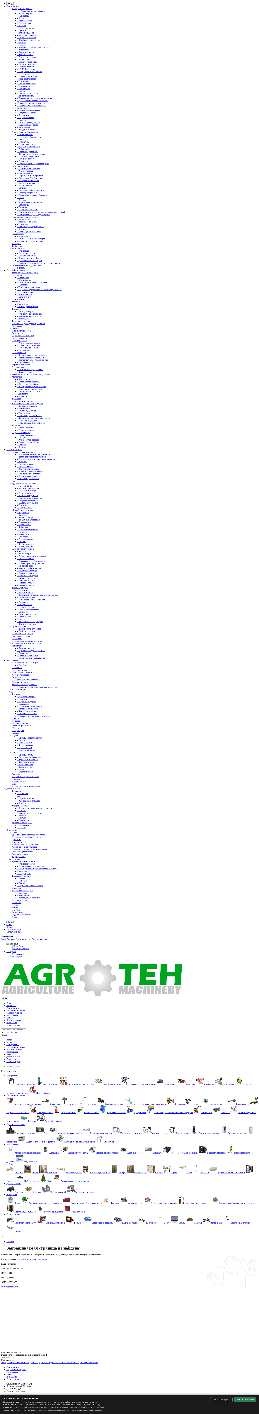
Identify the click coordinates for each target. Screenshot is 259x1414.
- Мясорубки (23, 534)
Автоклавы (17, 638)
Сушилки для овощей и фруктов (27, 641)
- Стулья (21, 740)
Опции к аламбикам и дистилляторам (29, 849)
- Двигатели (22, 394)
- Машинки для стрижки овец (31, 423)
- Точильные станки (26, 84)
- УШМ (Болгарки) (26, 69)
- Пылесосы (22, 612)
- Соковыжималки (25, 539)
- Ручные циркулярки (27, 57)
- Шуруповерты (24, 13)
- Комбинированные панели (30, 471)
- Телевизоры (23, 505)
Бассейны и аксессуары (22, 890)
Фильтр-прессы (19, 842)
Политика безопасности (18, 1362)
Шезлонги (16, 902)
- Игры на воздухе (25, 798)
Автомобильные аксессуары (25, 663)
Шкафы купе (18, 730)
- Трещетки (22, 207)
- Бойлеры (22, 551)
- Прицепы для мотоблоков (29, 389)
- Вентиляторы (24, 554)
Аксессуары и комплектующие (26, 786)
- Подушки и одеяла (26, 701)
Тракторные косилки (21, 321)
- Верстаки (22, 200)
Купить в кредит (14, 929)
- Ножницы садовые (26, 435)
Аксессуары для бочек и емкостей (27, 837)
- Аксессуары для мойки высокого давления (37, 687)
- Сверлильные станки (27, 93)
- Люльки (21, 815)
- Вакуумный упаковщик (28, 520)
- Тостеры (21, 541)
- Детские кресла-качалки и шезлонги (34, 808)
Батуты (15, 907)
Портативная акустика (22, 633)
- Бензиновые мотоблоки (28, 382)
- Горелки (21, 883)
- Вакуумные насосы (26, 130)
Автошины (17, 667)
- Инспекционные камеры (29, 231)
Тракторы (16, 398)
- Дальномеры (23, 219)
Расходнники (18, 248)
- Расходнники (24, 350)
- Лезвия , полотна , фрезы (29, 258)
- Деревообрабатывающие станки (32, 100)
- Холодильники (24, 508)
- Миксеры (22, 532)
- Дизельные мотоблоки (28, 384)
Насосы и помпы (20, 108)
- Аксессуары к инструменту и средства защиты (39, 263)
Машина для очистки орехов (25, 272)
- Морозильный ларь (26, 491)
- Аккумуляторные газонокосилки (33, 360)
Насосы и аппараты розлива (25, 844)
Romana (25, 948)
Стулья (15, 735)
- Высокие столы (25, 764)
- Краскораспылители (27, 79)
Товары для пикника (21, 876)
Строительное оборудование (25, 132)
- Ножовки (22, 188)
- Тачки (20, 139)
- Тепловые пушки (25, 583)
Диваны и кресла (20, 723)
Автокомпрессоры (20, 675)
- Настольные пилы (26, 67)
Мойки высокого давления (24, 684)
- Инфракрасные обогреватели (31, 561)
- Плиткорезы (23, 88)
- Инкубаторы (23, 413)
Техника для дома (20, 587)
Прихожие (16, 721)
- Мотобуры (22, 304)
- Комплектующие (25, 372)
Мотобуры (16, 302)
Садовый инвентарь (21, 432)
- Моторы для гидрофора (28, 122)
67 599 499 (9, 1032)
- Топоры (21, 437)
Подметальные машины (23, 335)
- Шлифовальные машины (29, 40)
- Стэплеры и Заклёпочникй (30, 178)
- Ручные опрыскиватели (28, 343)
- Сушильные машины (27, 503)
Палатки (16, 910)
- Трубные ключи (25, 173)
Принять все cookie (245, 1400)
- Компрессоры (24, 236)
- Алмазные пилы (25, 54)
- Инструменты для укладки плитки (33, 214)
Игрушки (16, 796)
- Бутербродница (25, 517)
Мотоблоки (17, 377)
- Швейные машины (26, 624)
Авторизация (18, 954)
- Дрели (20, 18)
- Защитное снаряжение (28, 156)
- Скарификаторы (25, 362)
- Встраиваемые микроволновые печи (34, 454)
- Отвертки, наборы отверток (30, 190)
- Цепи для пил (24, 297)
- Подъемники (23, 86)
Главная (10, 1241)
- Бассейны (22, 893)
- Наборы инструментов (28, 180)
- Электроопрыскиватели (28, 345)
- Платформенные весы (28, 609)
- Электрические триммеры (29, 314)
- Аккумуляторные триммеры (30, 316)
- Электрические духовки (29, 474)
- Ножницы (22, 81)
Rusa (20, 946)
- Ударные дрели (24, 21)
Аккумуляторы (19, 689)
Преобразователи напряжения (26, 680)
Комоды (15, 733)
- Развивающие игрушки (28, 801)
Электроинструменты (22, 8)
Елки (14, 784)
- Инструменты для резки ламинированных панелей (41, 212)
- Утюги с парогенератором (30, 621)
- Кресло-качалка (25, 745)
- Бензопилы (23, 277)
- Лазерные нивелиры (27, 222)
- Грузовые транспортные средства (33, 163)
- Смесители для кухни (27, 655)
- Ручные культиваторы (28, 440)
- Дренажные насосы (26, 115)
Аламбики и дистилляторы (24, 847)
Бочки (15, 832)
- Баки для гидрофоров (27, 125)
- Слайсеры (22, 537)
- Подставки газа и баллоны (30, 885)
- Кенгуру (21, 818)
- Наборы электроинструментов (32, 11)
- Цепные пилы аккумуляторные (32, 282)
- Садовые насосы (25, 117)
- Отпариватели (24, 604)
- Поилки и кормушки (27, 420)
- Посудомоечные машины (29, 498)
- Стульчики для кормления (29, 813)
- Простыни (22, 699)
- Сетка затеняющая (26, 430)
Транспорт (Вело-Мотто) (23, 861)
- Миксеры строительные (28, 35)
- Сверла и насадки (26, 253)
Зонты (15, 905)
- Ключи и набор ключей (28, 168)
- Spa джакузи (23, 895)
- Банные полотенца (26, 711)
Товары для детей (20, 806)
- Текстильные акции (27, 713)
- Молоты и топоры (26, 183)
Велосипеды (17, 912)
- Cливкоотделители (26, 411)
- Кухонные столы (25, 762)
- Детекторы (22, 229)
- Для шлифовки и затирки (29, 260)
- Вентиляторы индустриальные (32, 556)
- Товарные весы (25, 617)
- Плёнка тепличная (26, 428)
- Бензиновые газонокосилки (30, 357)
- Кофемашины (24, 524)
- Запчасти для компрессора (30, 241)
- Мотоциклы (23, 871)
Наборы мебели (19, 781)
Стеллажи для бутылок (22, 852)
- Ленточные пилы (25, 96)
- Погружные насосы (27, 113)
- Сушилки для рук (26, 578)
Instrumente (11, 1005)
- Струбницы (23, 205)
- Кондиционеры (25, 566)
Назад (10, 4)
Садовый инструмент (16, 270)
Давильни (16, 839)
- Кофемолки (23, 527)
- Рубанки (21, 42)
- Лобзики (21, 25)
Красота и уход (19, 626)
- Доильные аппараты (27, 406)
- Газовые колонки (25, 558)
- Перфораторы (24, 23)
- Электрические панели (28, 476)
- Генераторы (23, 142)
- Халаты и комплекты (27, 709)
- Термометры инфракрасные (30, 226)
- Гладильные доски (26, 597)
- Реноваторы (23, 50)
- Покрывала (23, 704)
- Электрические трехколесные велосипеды (37, 869)
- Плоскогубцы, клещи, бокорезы (32, 195)
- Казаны (21, 878)
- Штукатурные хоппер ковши (31, 154)
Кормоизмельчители (21, 365)
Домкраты (16, 677)
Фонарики (16, 888)
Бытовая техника (14, 449)
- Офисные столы (25, 755)
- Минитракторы (25, 401)
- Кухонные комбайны (27, 529)
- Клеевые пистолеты (27, 76)
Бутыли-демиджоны (21, 854)
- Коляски (21, 827)
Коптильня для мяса (21, 636)
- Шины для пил (24, 294)
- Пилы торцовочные (27, 62)
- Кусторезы (22, 285)
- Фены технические (26, 52)
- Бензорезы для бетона (27, 151)
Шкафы (15, 728)
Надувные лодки (19, 900)
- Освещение (23, 590)
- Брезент (21, 445)
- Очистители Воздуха (27, 575)
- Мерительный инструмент (30, 176)
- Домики (21, 803)
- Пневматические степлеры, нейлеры (34, 98)
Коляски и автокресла (22, 822)
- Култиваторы (24, 379)
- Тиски (20, 197)
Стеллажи (16, 779)
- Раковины (22, 653)
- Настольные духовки (27, 495)
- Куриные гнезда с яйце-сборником (33, 418)
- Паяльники (23, 74)
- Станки (21, 91)
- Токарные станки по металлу (31, 103)
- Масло (20, 299)
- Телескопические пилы (28, 287)
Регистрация (17, 956)
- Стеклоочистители (26, 614)
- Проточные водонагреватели (31, 650)
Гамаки (15, 917)
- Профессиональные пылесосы (31, 105)
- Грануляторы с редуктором (30, 369)
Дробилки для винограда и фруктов (28, 835)
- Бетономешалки (25, 134)
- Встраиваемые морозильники (31, 457)
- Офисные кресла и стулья (29, 738)
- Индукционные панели (28, 469)
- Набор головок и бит (27, 209)
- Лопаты (21, 447)
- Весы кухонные (25, 592)
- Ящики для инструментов (29, 202)
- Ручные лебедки (25, 171)
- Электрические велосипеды (30, 866)
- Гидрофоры (23, 120)
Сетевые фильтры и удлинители (26, 265)
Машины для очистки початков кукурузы (31, 374)
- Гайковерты (23, 16)
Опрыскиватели (19, 340)
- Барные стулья (24, 743)
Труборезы (17, 246)
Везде (9, 1003)
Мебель (9, 692)
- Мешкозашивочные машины (31, 600)
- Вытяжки (22, 461)
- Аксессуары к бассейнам (29, 898)
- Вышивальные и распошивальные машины (37, 595)
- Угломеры (22, 224)
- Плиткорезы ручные (27, 193)
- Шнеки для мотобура (27, 306)
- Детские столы (24, 767)
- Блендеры (22, 515)
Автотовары (12, 660)
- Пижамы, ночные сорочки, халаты (33, 716)
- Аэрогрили (23, 512)
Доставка (10, 927)
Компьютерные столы (22, 726)
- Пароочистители (25, 607)
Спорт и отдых (13, 859)
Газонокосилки (19, 352)
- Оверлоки (22, 602)
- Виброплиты (23, 149)
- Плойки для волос (26, 631)
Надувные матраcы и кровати (25, 776)
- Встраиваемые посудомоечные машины (36, 459)
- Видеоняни (23, 820)
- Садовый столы (25, 772)
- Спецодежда (23, 161)
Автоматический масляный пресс (27, 643)
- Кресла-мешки (24, 747)
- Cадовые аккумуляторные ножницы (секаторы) (39, 289)
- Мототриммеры (25, 311)
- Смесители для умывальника (31, 658)
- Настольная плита (26, 493)
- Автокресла (23, 825)
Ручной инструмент (21, 166)
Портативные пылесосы (23, 672)
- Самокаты (22, 793)
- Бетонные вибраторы (27, 159)
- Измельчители (24, 522)
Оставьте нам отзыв (89, 1362)
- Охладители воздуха (27, 573)
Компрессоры (18, 234)
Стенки (15, 718)
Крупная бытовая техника (24, 483)
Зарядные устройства (21, 670)
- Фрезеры (22, 30)
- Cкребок (21, 665)
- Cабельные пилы (25, 28)
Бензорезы (16, 243)
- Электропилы (24, 280)
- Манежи (21, 810)
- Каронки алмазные (26, 256)
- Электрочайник (25, 546)
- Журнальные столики (27, 759)
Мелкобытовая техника (22, 510)
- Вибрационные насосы (28, 110)
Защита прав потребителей (66, 1362)
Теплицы (16, 425)
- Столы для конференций (29, 757)
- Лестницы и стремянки (28, 147)
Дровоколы (17, 326)
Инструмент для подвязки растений (28, 323)
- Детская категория (26, 696)
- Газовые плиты (25, 486)
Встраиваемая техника (22, 452)
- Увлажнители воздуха (28, 585)
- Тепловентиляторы (26, 580)
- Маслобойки (23, 408)
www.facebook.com (9, 1287)
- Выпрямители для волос (29, 629)
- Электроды (23, 251)
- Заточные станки (25, 292)
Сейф (14, 481)
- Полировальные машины (29, 71)
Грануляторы (18, 367)
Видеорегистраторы (21, 682)
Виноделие (11, 830)
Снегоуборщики (19, 338)
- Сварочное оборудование (29, 137)
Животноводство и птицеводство (27, 403)
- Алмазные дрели (25, 33)
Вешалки (16, 774)
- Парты (21, 769)
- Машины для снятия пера (29, 415)
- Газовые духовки (25, 464)
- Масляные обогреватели (29, 568)
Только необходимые (221, 1400)
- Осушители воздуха (27, 571)
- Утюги (21, 619)
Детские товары (13, 789)
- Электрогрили (24, 544)
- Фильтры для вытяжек (28, 478)
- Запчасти (22, 396)
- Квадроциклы (24, 873)
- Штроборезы (23, 59)
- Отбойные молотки (26, 37)
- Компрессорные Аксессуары (31, 239)
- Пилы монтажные (26, 64)
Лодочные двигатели (21, 915)
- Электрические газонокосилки (32, 355)
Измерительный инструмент (25, 217)
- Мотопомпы (23, 127)
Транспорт (17, 791)
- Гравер (21, 45)
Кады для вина (18, 856)
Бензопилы (17, 275)
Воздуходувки (18, 333)
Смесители (17, 646)
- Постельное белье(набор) (29, 706)
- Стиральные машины (27, 500)
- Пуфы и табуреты (26, 750)
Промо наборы (18, 268)
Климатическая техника (23, 549)
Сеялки (15, 328)
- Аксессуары (23, 319)
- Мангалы (22, 881)
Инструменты (12, 6)
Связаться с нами (14, 932)
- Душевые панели (25, 648)
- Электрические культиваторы (31, 386)
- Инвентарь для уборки (28, 442)
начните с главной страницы (34, 1259)
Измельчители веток (21, 331)
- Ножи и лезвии (25, 185)
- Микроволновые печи (28, 488)
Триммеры (17, 309)
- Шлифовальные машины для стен (33, 47)
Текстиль (16, 694)
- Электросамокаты (26, 864)
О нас (9, 924)
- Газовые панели (25, 466)
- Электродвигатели (26, 144)
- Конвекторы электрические (30, 563)
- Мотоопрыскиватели (27, 348)
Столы (15, 752)
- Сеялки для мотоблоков (28, 391)
